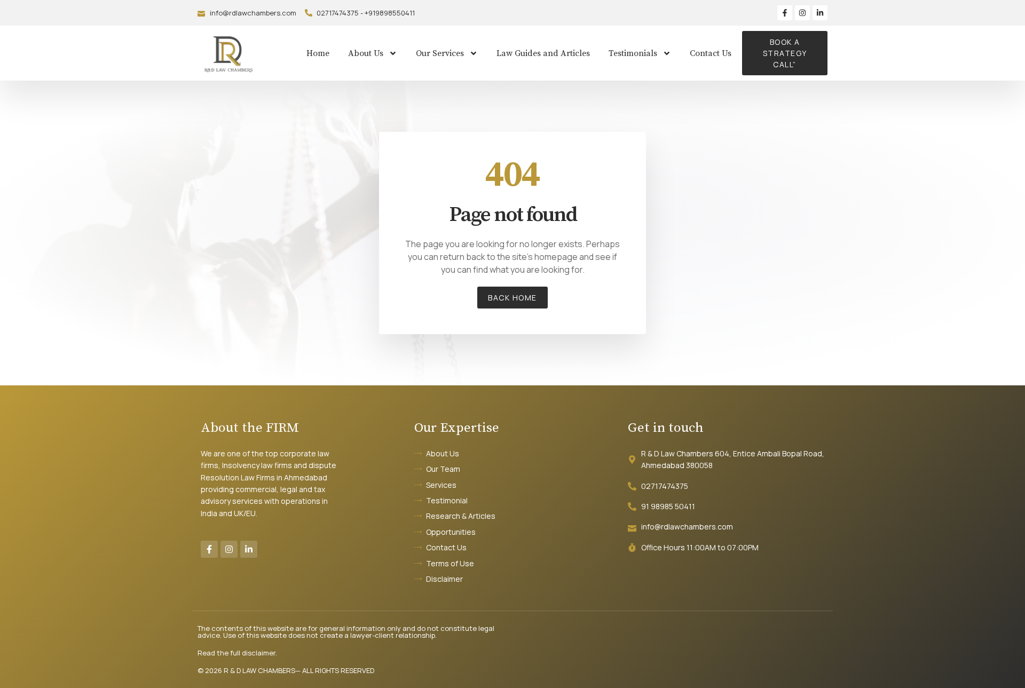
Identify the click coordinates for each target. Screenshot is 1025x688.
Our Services (440, 53)
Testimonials (633, 53)
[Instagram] (802, 12)
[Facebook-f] (784, 12)
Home (317, 53)
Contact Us (710, 53)
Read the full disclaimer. (237, 653)
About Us (365, 53)
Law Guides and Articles (543, 53)
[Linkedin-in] (820, 12)
